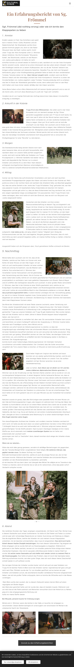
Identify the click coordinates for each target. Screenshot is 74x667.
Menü (70, 3)
